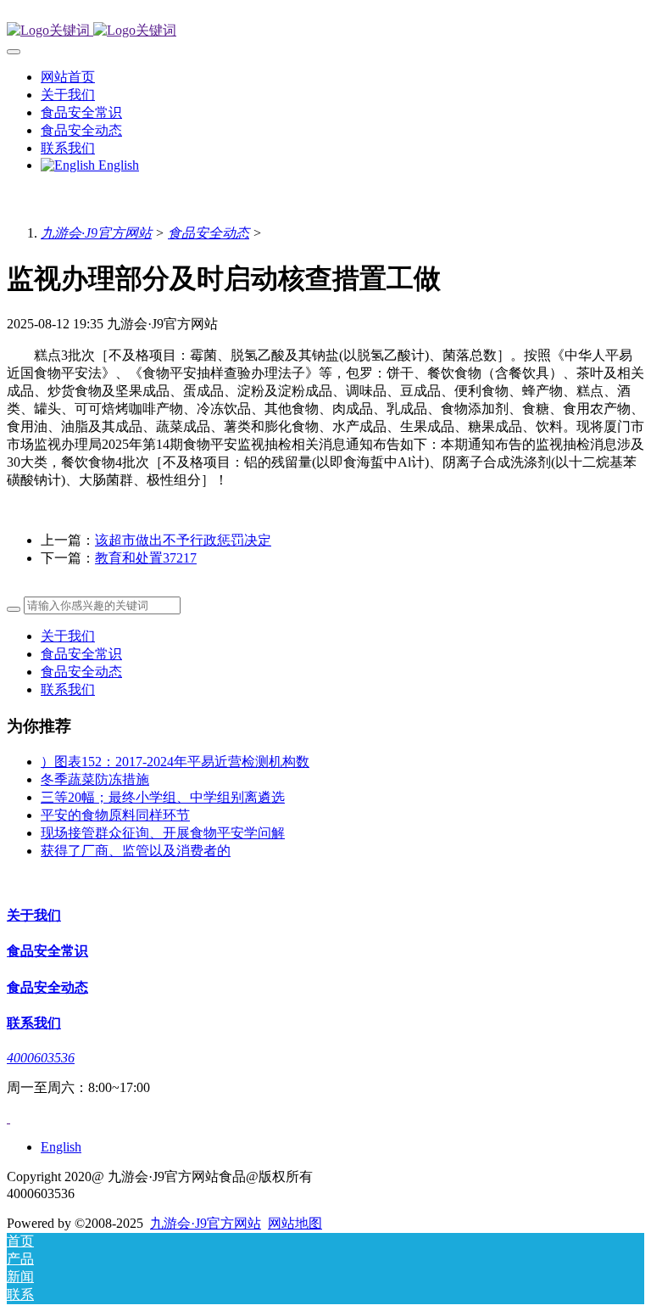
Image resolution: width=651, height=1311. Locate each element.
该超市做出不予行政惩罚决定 (183, 540)
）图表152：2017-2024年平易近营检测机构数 (175, 761)
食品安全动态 (208, 233)
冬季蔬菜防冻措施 (95, 779)
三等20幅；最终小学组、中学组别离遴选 (163, 797)
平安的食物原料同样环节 (115, 815)
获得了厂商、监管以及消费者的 (136, 850)
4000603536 (41, 1057)
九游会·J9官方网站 (96, 233)
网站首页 (68, 77)
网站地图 (295, 1223)
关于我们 (68, 636)
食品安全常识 (81, 654)
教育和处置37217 (146, 558)
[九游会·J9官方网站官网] (325, 31)
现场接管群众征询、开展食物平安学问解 (163, 833)
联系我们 (68, 689)
